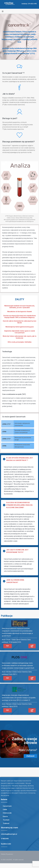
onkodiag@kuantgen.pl (9, 834)
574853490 (5, 839)
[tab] (19, 459)
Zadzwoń (30, 756)
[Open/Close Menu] (2, 11)
